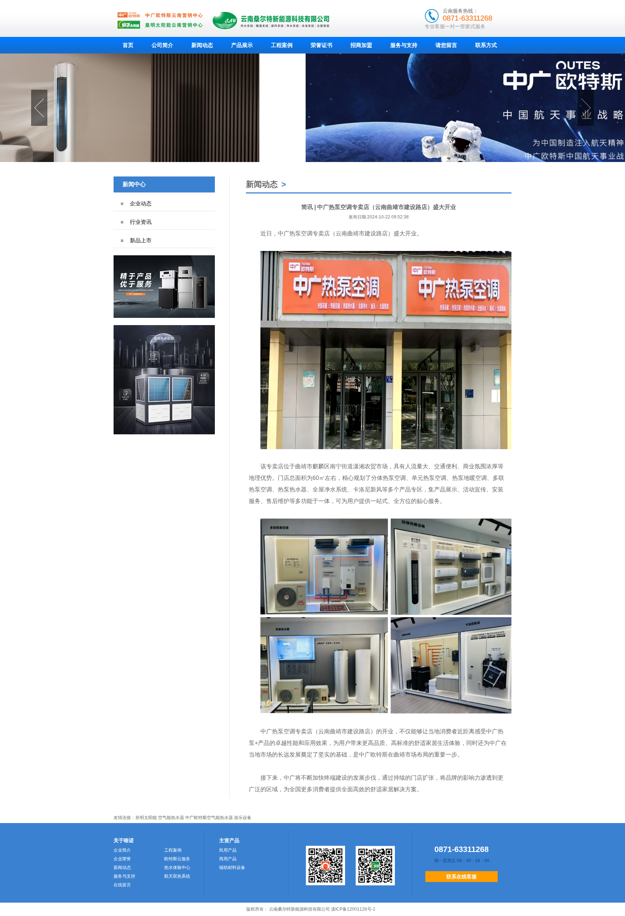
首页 (128, 45)
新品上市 (141, 240)
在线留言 (122, 884)
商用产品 (228, 858)
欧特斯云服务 (177, 858)
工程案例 (282, 45)
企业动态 (141, 203)
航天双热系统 (177, 876)
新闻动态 (202, 45)
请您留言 (446, 45)
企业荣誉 (122, 858)
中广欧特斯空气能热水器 (209, 817)
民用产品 (228, 850)
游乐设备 (242, 817)
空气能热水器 (171, 817)
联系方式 (486, 45)
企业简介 (122, 850)
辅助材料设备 (232, 867)
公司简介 (162, 45)
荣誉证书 (321, 45)
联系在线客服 (461, 876)
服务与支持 (403, 45)
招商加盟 (361, 45)
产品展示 (242, 45)
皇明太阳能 (146, 817)
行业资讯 (141, 222)
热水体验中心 (177, 867)
